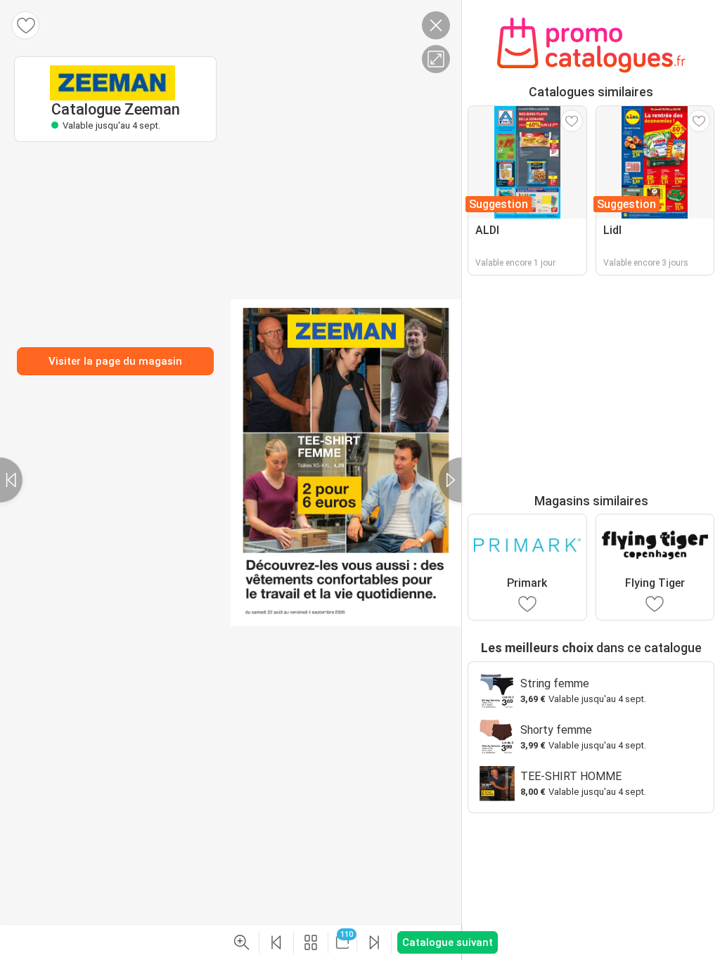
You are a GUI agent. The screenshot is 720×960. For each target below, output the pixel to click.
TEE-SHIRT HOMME (571, 776)
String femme (554, 683)
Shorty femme (556, 730)
